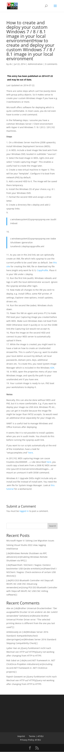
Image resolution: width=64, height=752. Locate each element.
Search (52, 525)
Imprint (21, 736)
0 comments (51, 64)
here (30, 452)
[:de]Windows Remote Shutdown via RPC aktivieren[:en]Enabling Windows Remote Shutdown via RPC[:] (26, 557)
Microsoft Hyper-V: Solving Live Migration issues (30, 540)
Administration (35, 64)
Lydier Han (11, 648)
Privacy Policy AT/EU (30, 739)
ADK (52, 367)
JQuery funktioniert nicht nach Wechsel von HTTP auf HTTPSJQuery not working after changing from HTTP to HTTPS (30, 652)
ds (10, 64)
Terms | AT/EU (36, 736)
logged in (24, 511)
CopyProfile (42, 270)
